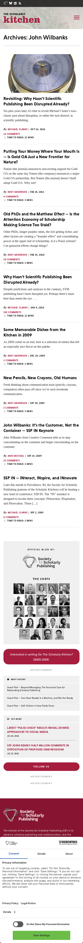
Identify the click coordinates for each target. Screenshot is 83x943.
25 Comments (11, 460)
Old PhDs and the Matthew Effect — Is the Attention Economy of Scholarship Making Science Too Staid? (41, 219)
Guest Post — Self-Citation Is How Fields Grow (30, 705)
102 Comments (12, 312)
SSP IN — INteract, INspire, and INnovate (40, 477)
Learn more (41, 659)
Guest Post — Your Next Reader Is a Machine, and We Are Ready (40, 698)
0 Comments (11, 517)
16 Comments (11, 134)
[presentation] (41, 73)
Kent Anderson (17, 192)
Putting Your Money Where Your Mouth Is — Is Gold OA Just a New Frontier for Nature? (41, 156)
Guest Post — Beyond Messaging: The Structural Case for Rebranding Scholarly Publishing (36, 689)
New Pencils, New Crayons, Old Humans (40, 377)
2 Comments (11, 360)
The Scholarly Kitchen (21, 18)
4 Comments (11, 196)
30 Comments (11, 259)
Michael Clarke (17, 129)
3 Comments (11, 407)
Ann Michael (16, 456)
